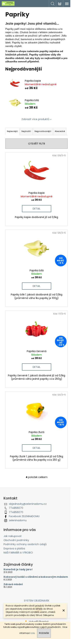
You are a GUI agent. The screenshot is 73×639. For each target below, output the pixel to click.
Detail (36, 208)
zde (33, 633)
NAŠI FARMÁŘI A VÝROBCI (18, 552)
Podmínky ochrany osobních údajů (25, 544)
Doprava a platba (14, 548)
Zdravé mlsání (13, 584)
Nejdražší (26, 131)
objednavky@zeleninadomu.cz (28, 504)
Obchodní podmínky (16, 540)
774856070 (16, 508)
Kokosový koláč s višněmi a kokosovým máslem (36, 577)
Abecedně (60, 131)
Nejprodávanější (43, 131)
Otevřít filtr (36, 143)
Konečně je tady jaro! (18, 569)
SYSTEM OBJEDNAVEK (36, 600)
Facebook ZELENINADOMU (24, 516)
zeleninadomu (18, 520)
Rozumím (44, 633)
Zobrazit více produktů (35, 119)
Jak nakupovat (13, 536)
